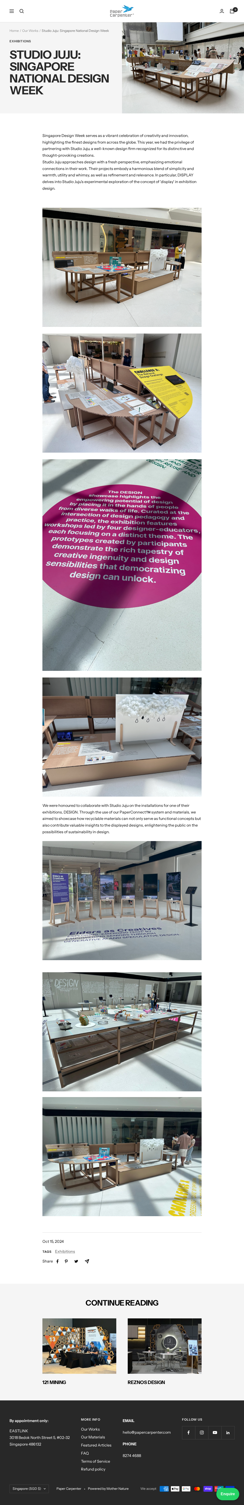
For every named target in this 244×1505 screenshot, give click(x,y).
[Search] (22, 11)
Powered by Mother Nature (108, 1488)
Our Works (30, 31)
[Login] (222, 11)
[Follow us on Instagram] (201, 1432)
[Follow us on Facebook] (188, 1432)
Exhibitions (20, 41)
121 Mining (54, 1382)
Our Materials (93, 1437)
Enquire (228, 1494)
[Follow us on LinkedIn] (227, 1432)
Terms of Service (95, 1461)
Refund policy (93, 1469)
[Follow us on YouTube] (214, 1432)
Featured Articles (96, 1445)
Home (14, 31)
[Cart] (232, 11)
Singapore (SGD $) (27, 1488)
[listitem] (57, 1261)
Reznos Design (146, 1382)
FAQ (85, 1453)
